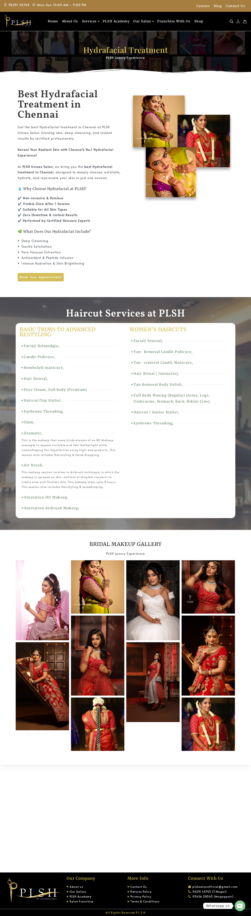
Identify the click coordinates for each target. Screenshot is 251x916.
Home (53, 21)
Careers (203, 6)
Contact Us (235, 6)
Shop (198, 21)
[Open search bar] (232, 21)
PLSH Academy (116, 21)
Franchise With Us (173, 21)
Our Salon (142, 21)
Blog (218, 6)
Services (89, 21)
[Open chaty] (240, 906)
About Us (70, 21)
